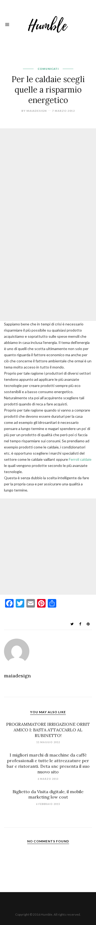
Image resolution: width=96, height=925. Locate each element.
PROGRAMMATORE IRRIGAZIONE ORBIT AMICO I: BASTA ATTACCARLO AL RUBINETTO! (48, 729)
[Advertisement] (48, 176)
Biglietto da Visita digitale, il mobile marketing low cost (48, 794)
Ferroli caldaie (80, 459)
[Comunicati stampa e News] (48, 23)
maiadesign (36, 110)
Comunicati (48, 68)
